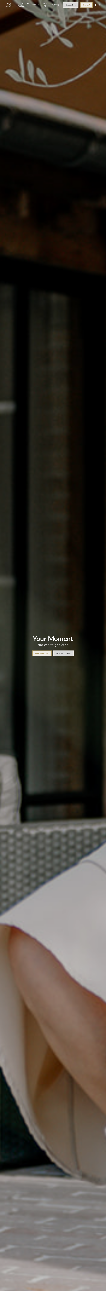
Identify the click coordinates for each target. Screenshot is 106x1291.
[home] (9, 5)
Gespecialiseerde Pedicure (22, 5)
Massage (36, 5)
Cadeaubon (71, 5)
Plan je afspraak (42, 653)
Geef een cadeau (63, 653)
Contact (86, 5)
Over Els (45, 5)
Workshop (55, 5)
